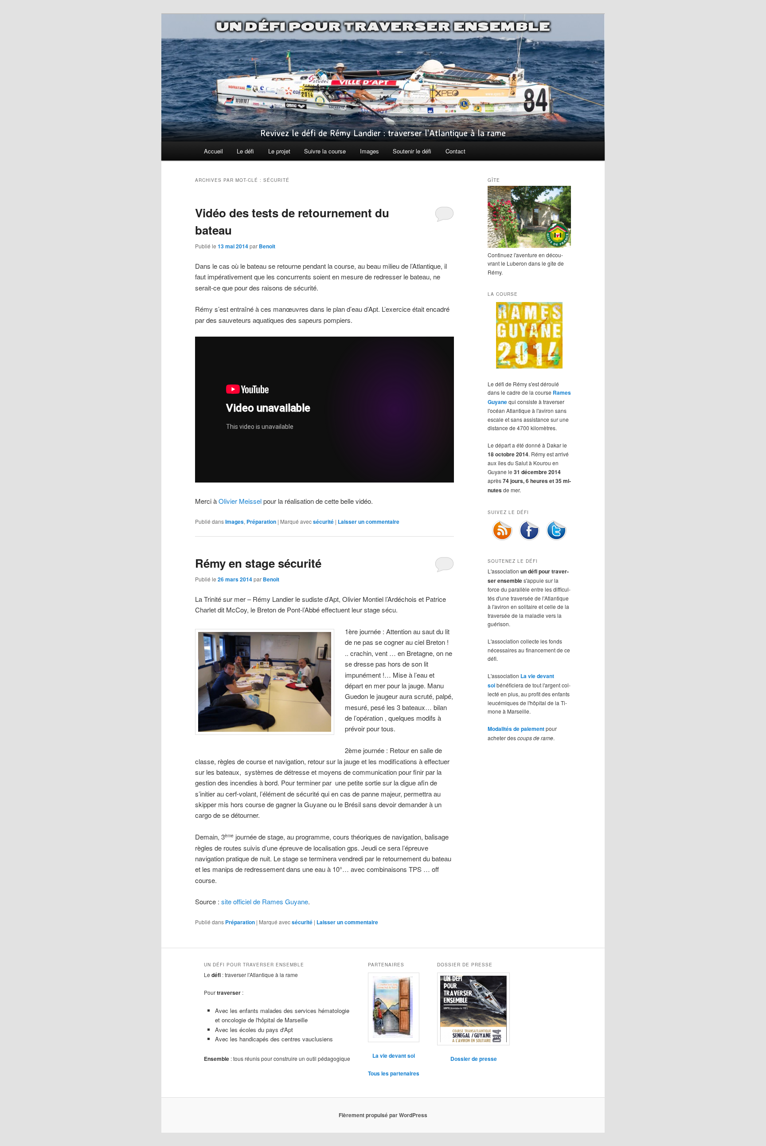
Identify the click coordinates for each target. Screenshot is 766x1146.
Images (369, 151)
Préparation (261, 522)
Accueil (213, 151)
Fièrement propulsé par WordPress (383, 1115)
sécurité (323, 522)
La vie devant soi (393, 1056)
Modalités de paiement (516, 729)
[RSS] (502, 539)
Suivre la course (325, 151)
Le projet (279, 151)
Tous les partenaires (393, 1073)
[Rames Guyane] (529, 366)
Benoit (267, 246)
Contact (455, 151)
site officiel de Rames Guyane (264, 901)
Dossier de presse (473, 1059)
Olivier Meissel (240, 501)
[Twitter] (556, 539)
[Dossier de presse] (473, 1009)
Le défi (245, 151)
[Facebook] (529, 539)
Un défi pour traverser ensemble (383, 27)
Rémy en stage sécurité (258, 563)
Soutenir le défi (412, 151)
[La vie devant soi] (393, 1007)
